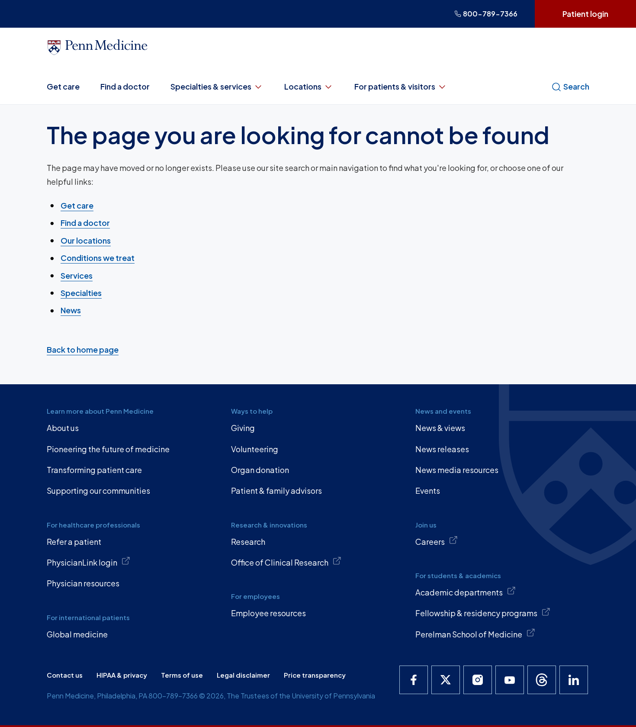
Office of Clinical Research (279, 562)
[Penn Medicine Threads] (542, 680)
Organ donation (260, 470)
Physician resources (83, 583)
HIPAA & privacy (121, 675)
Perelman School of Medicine (468, 634)
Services (77, 275)
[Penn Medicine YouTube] (510, 680)
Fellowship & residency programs (476, 613)
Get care (63, 86)
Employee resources (268, 613)
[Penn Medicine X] (445, 680)
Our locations (86, 240)
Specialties (81, 293)
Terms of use (182, 675)
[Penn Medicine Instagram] (477, 680)
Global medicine (77, 634)
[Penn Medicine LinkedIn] (574, 680)
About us (63, 428)
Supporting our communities (98, 490)
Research (248, 542)
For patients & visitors (394, 86)
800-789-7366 (490, 13)
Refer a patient (74, 542)
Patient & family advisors (276, 490)
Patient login (585, 14)
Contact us (65, 675)
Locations (302, 86)
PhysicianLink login (82, 562)
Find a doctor (125, 86)
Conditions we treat (98, 258)
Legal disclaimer (243, 675)
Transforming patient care (94, 470)
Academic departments (459, 592)
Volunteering (254, 449)
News (71, 310)
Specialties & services (210, 86)
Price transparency (315, 675)
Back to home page (83, 349)
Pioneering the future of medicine (108, 449)
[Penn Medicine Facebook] (413, 680)
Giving (243, 428)
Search (576, 86)
